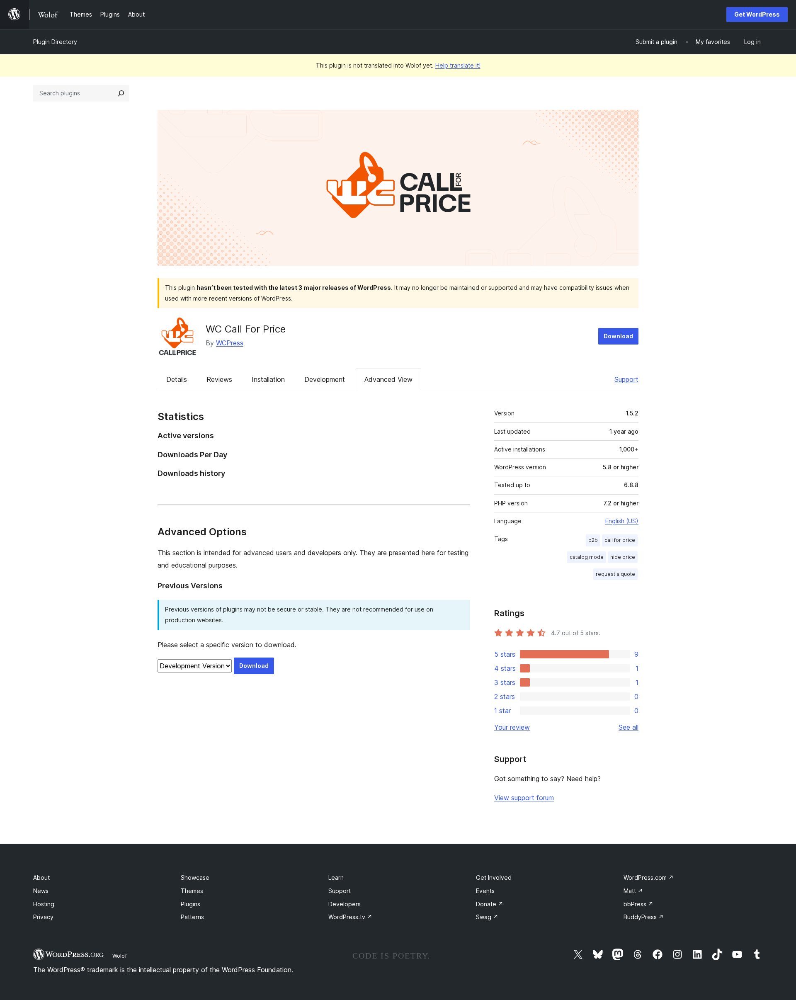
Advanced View (388, 379)
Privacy (43, 916)
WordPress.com (649, 877)
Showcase (195, 877)
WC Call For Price (246, 329)
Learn (336, 877)
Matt (633, 890)
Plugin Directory (55, 41)
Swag (487, 916)
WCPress (229, 343)
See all (628, 727)
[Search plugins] (121, 93)
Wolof (119, 955)
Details (176, 379)
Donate (489, 904)
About (41, 877)
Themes (192, 890)
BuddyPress (644, 916)
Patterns (192, 916)
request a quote (615, 574)
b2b (593, 540)
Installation (268, 379)
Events (485, 890)
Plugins (190, 904)
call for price (619, 540)
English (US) (621, 520)
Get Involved (494, 877)
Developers (344, 904)
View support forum (524, 798)
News (41, 890)
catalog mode (587, 557)
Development (324, 379)
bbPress (638, 904)
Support (626, 379)
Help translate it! (458, 65)
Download (618, 336)
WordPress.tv (350, 916)
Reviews (219, 379)
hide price (622, 557)
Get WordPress (757, 14)
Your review (512, 727)
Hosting (43, 904)
